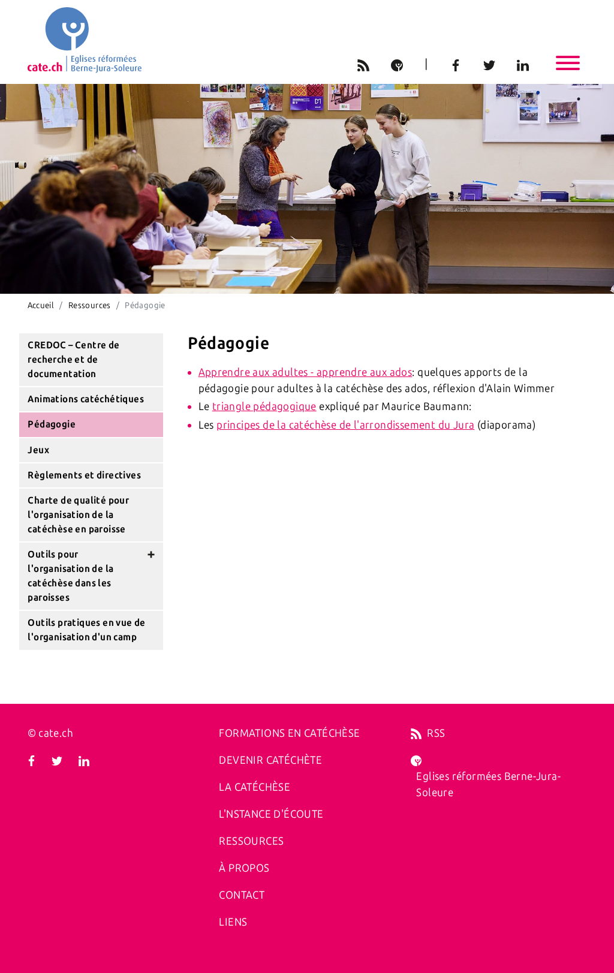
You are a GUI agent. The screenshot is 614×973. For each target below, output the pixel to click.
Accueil (41, 305)
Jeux (38, 450)
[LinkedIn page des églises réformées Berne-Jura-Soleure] (84, 760)
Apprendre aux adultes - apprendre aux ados (305, 372)
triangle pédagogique (264, 406)
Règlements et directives (84, 475)
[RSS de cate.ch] (416, 733)
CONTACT (241, 895)
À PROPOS (244, 868)
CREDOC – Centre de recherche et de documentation (73, 359)
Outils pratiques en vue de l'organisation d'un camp (86, 630)
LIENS (233, 922)
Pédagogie (52, 424)
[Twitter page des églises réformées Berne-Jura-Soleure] (57, 760)
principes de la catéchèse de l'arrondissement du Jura (345, 425)
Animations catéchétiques (86, 399)
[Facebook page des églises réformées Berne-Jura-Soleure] (31, 760)
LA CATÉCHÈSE (254, 787)
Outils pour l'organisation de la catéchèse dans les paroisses (70, 576)
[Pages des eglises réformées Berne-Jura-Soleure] (416, 760)
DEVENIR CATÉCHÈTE (270, 760)
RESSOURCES (251, 841)
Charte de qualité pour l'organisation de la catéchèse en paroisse (78, 515)
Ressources (89, 305)
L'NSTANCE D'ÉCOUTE (271, 814)
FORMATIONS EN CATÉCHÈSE (289, 733)
